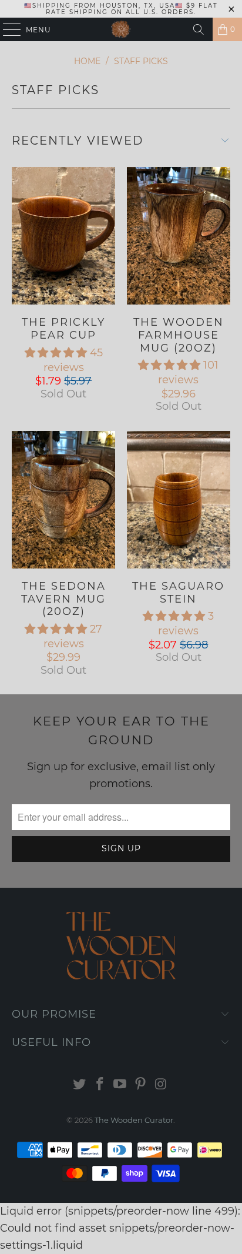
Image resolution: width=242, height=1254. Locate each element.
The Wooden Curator (134, 1120)
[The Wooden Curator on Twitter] (80, 1085)
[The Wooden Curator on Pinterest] (141, 1085)
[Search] (198, 29)
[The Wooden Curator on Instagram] (161, 1085)
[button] (56, 352)
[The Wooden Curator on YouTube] (120, 1085)
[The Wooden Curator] (121, 29)
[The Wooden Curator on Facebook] (100, 1085)
